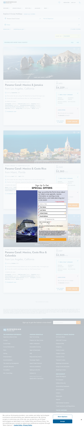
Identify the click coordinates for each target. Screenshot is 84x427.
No (49, 223)
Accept (62, 421)
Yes (41, 223)
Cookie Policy (18, 425)
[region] (42, 420)
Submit (52, 239)
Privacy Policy (42, 237)
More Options (62, 417)
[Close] (81, 419)
